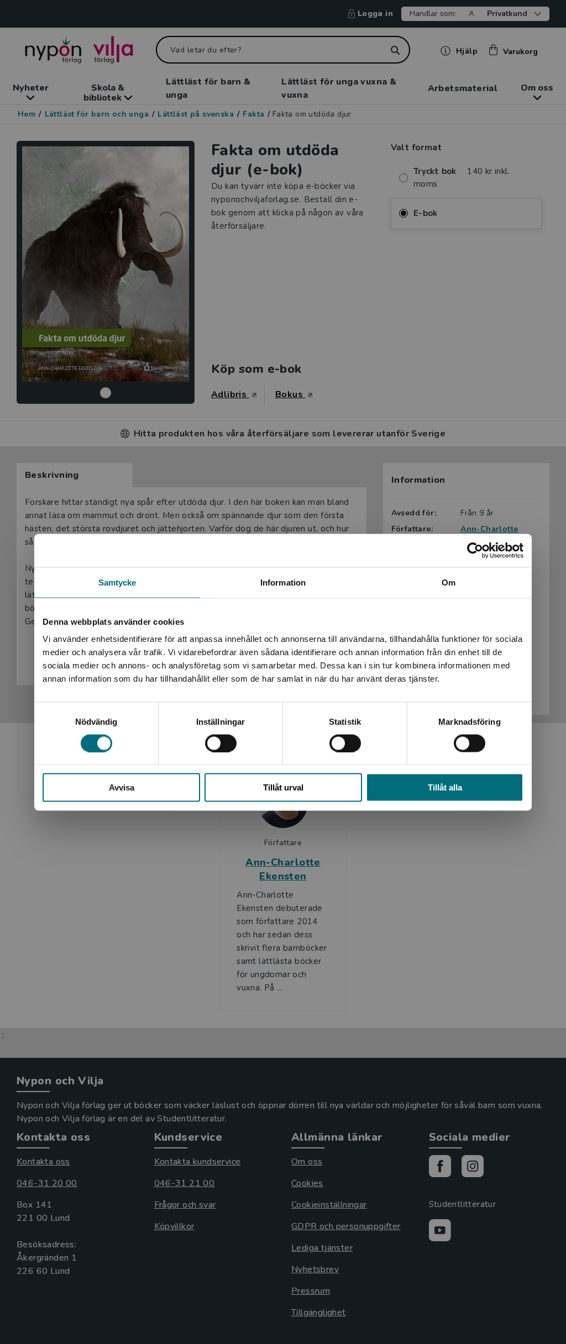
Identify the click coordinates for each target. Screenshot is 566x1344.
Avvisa (121, 787)
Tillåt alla (445, 787)
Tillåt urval (283, 787)
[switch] (221, 743)
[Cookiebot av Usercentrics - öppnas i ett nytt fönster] (475, 550)
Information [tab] (283, 582)
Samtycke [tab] (117, 582)
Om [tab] (448, 582)
